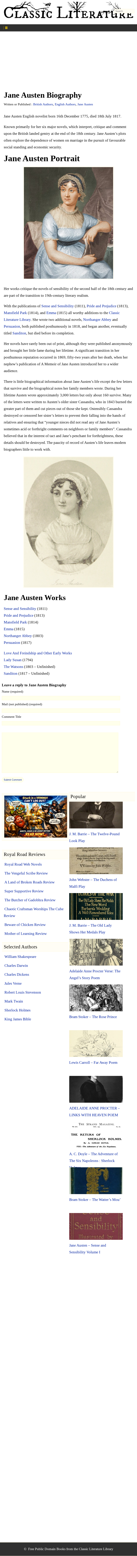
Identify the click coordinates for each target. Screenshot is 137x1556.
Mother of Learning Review (25, 933)
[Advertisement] (68, 63)
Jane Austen (85, 104)
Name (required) (12, 691)
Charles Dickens (16, 974)
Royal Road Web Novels (23, 864)
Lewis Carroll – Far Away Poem (93, 1062)
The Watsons (13, 667)
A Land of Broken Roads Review (29, 882)
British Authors (43, 104)
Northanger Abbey (97, 319)
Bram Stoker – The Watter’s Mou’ (95, 1199)
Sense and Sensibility (57, 306)
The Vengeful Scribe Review (26, 873)
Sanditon (19, 333)
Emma (51, 313)
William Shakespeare (20, 956)
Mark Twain (13, 1001)
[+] (37, 27)
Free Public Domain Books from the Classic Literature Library (70, 1549)
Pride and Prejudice (101, 306)
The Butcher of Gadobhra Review (29, 900)
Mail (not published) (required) (22, 704)
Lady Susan (13, 660)
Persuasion (12, 326)
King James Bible (17, 1019)
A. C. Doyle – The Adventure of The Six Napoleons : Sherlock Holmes (93, 1161)
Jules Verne (13, 983)
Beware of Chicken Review (25, 925)
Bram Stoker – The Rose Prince (93, 1017)
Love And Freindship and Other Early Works (38, 653)
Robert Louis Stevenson (22, 992)
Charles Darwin (16, 965)
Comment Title (11, 716)
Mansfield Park (15, 313)
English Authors (65, 104)
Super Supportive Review (24, 891)
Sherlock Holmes (17, 1010)
